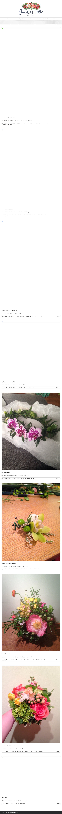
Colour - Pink (40, 123)
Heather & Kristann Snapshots (9, 563)
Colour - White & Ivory (20, 387)
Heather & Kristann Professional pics (10, 310)
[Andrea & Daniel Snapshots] (31, 704)
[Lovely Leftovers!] (31, 612)
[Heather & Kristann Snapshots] (31, 522)
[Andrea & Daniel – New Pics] (31, 71)
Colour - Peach (34, 123)
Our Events (4, 124)
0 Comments (9, 124)
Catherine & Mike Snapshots (8, 381)
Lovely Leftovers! (6, 654)
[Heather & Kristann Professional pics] (31, 264)
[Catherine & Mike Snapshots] (31, 350)
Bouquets (16, 123)
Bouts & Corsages (22, 123)
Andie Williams (5, 123)
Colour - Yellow (45, 123)
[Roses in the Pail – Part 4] (31, 167)
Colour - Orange (28, 123)
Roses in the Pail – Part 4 (8, 209)
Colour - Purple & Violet (20, 478)
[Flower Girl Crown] (31, 431)
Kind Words (4, 797)
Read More (58, 123)
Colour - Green (29, 316)
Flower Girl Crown (6, 472)
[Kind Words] (31, 775)
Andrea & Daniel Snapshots (8, 745)
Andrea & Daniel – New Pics (9, 117)
